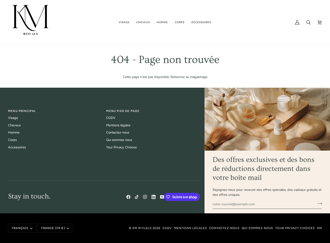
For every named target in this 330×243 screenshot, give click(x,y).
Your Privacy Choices (121, 147)
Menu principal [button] (22, 111)
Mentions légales (118, 125)
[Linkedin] (154, 197)
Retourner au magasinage (189, 77)
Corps (12, 140)
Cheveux (14, 125)
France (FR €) (53, 228)
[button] (124, 22)
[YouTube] (162, 197)
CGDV (110, 118)
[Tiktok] (137, 197)
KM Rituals (142, 228)
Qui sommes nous (119, 140)
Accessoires (17, 147)
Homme (14, 132)
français (20, 228)
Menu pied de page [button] (122, 111)
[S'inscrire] (318, 203)
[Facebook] (128, 197)
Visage (13, 118)
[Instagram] (145, 197)
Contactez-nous (117, 132)
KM (319, 228)
